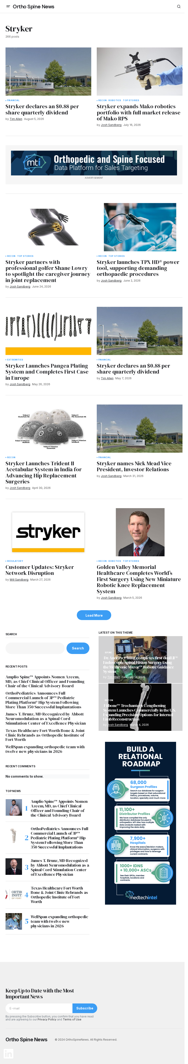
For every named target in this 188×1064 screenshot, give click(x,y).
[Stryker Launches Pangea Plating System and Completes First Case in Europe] (48, 331)
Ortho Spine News (33, 6)
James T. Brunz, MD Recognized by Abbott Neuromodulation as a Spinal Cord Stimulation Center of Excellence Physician (46, 718)
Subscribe (84, 1008)
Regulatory (15, 561)
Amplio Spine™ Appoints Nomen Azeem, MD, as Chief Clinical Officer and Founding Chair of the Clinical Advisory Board (45, 681)
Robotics (114, 100)
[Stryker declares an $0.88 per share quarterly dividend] (48, 71)
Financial (13, 100)
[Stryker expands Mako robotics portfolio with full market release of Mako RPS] (139, 71)
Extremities (15, 360)
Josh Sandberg (117, 724)
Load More (94, 615)
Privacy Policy (47, 1019)
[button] (8, 6)
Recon (102, 100)
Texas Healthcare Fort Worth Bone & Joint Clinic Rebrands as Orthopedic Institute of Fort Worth (45, 735)
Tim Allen (113, 677)
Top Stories (131, 100)
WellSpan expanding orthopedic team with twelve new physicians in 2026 (45, 749)
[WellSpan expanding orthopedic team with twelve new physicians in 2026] (14, 921)
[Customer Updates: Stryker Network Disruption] (48, 532)
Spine (108, 652)
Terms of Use (72, 1019)
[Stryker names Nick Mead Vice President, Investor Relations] (139, 429)
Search (11, 634)
